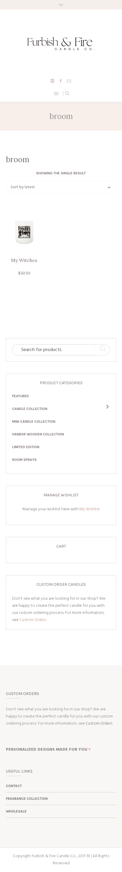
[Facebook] (61, 81)
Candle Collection (29, 409)
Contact (14, 786)
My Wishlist (89, 509)
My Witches (24, 260)
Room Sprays (24, 460)
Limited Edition (25, 447)
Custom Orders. (33, 620)
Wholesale (16, 811)
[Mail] (69, 81)
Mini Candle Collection (33, 421)
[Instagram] (52, 81)
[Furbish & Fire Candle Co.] (61, 43)
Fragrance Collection (27, 799)
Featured (20, 396)
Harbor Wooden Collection (38, 434)
